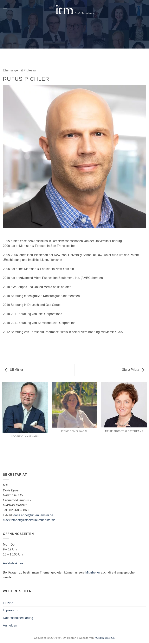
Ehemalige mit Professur (20, 70)
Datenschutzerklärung (18, 618)
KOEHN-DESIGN (104, 637)
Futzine (8, 603)
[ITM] (74, 10)
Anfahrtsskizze (13, 563)
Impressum (10, 610)
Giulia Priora (131, 369)
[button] (5, 10)
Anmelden (10, 625)
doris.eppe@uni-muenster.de (33, 515)
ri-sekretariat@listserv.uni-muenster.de (29, 520)
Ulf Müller (16, 369)
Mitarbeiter (92, 572)
